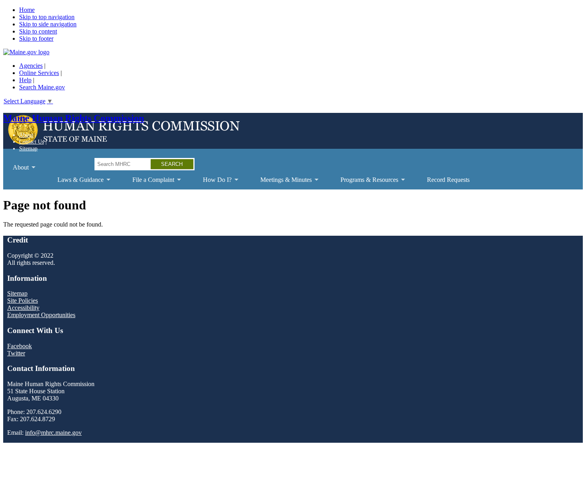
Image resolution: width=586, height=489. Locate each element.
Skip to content (38, 31)
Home (27, 9)
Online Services (39, 72)
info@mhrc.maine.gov (53, 432)
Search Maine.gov (42, 87)
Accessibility (23, 307)
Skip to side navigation (48, 24)
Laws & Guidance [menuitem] (76, 182)
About (26, 135)
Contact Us (31, 141)
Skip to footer (36, 38)
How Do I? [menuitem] (212, 182)
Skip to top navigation (47, 17)
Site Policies (22, 300)
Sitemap (28, 148)
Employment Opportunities (41, 315)
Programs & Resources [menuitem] (364, 182)
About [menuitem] (16, 170)
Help (25, 80)
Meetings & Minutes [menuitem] (281, 182)
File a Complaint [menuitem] (148, 182)
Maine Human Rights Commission (73, 118)
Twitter (16, 353)
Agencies (31, 65)
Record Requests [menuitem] (448, 179)
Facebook (19, 346)
